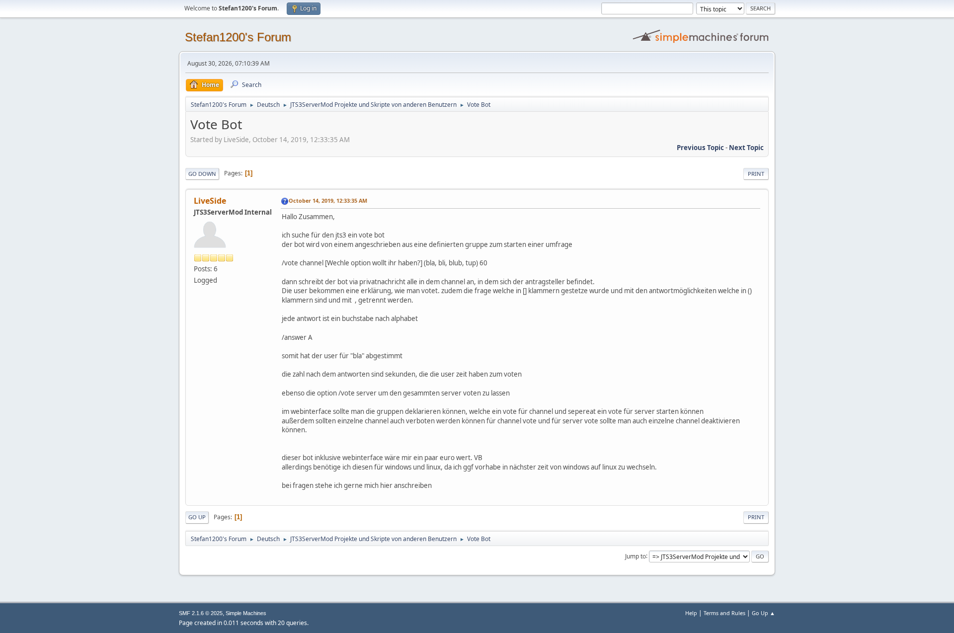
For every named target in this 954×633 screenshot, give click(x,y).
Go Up (197, 517)
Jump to (635, 556)
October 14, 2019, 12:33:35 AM (328, 200)
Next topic (746, 147)
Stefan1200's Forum (238, 37)
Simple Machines (246, 613)
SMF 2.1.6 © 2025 (201, 613)
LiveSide (210, 200)
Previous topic (700, 147)
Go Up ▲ (763, 613)
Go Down (202, 173)
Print (756, 173)
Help (691, 613)
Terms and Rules (724, 613)
